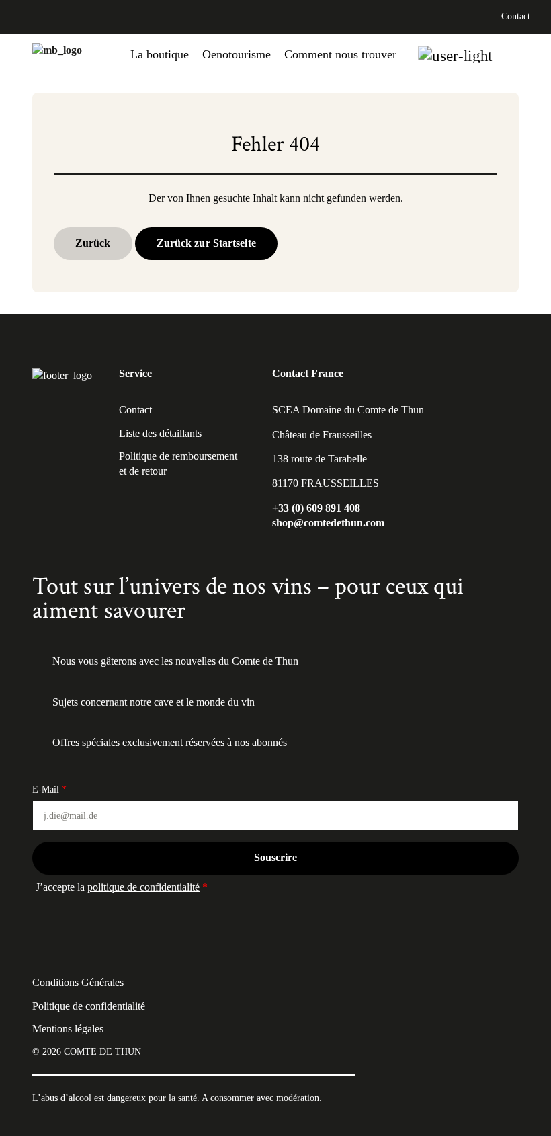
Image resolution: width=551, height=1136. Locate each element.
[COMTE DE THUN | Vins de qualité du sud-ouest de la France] (57, 55)
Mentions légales (67, 1028)
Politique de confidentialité (88, 1006)
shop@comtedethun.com (328, 522)
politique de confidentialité (143, 887)
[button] (455, 54)
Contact (515, 16)
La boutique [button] (159, 54)
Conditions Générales (78, 982)
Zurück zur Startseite (206, 243)
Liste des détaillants (160, 433)
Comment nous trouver (340, 54)
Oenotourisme (236, 54)
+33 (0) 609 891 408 (316, 508)
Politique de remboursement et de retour (178, 463)
